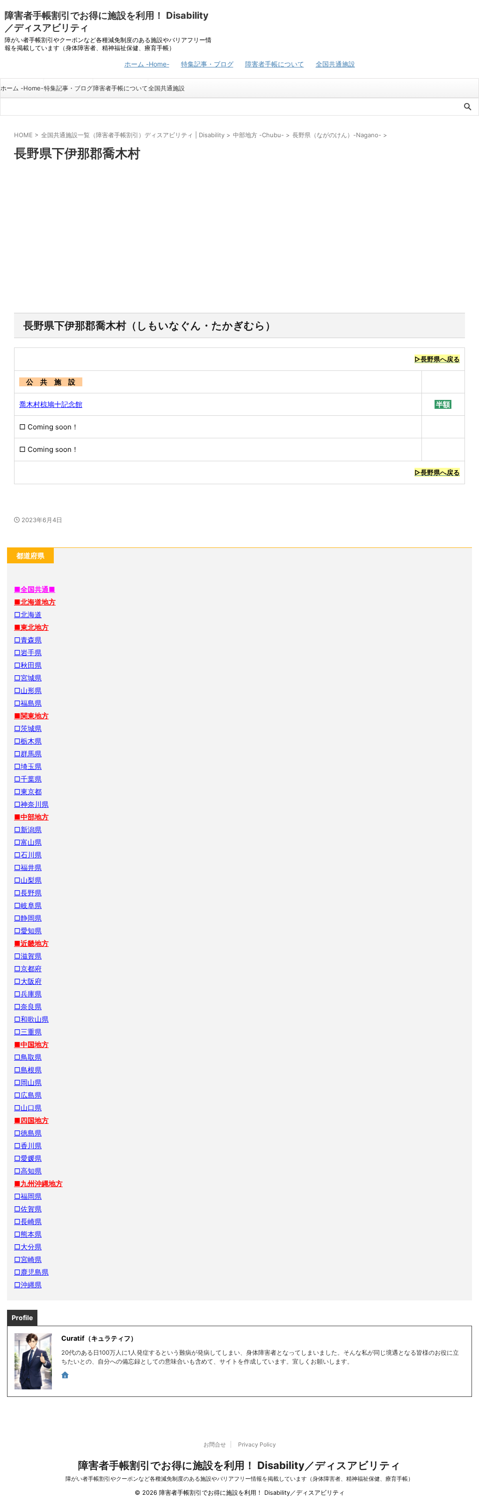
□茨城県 (28, 728)
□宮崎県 (28, 1259)
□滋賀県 (28, 956)
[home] (66, 1376)
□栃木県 (28, 741)
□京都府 (28, 968)
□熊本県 (28, 1234)
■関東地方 (31, 715)
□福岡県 (28, 1196)
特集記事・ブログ (207, 64)
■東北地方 (31, 627)
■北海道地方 (35, 602)
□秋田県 (28, 665)
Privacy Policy (257, 1444)
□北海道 (28, 614)
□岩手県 (28, 652)
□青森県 (28, 639)
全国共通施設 (335, 64)
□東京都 (28, 791)
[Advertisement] (239, 237)
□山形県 (28, 690)
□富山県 (28, 842)
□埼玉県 (28, 766)
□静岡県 (28, 918)
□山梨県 (28, 880)
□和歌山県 (31, 1019)
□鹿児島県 (31, 1272)
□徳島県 (28, 1133)
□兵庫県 (28, 993)
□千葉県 (28, 779)
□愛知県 (28, 930)
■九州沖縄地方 (38, 1183)
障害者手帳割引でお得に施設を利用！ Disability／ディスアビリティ (239, 1465)
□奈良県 (28, 1006)
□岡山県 (28, 1082)
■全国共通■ (34, 589)
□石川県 (28, 854)
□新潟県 (28, 829)
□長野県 (28, 892)
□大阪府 (28, 981)
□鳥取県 (28, 1057)
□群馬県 (28, 753)
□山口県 (28, 1107)
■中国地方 (31, 1044)
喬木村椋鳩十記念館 (50, 404)
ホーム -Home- (146, 64)
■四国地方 (31, 1120)
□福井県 (28, 867)
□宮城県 (28, 677)
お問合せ (214, 1444)
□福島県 (28, 703)
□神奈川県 (31, 804)
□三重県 (28, 1031)
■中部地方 (31, 816)
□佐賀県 (28, 1208)
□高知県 (28, 1170)
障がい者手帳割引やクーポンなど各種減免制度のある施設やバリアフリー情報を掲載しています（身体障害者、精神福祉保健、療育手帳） (239, 1478)
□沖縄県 (28, 1284)
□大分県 (28, 1246)
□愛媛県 (28, 1158)
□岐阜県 (28, 905)
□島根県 (28, 1069)
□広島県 (28, 1095)
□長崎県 (28, 1221)
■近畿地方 (31, 943)
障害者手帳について (274, 64)
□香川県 (28, 1145)
